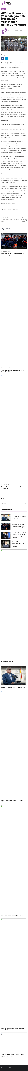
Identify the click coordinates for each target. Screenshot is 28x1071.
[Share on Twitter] (6, 58)
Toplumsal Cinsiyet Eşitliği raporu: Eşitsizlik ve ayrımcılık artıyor (12, 1029)
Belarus (9, 209)
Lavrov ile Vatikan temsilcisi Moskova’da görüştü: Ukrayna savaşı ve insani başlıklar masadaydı (19, 535)
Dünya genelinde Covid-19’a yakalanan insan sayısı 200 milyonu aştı (12, 1055)
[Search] (25, 503)
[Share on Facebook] (2, 58)
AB (5, 209)
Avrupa (3, 9)
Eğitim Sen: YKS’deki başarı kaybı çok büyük (12, 915)
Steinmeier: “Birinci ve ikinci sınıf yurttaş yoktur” (19, 517)
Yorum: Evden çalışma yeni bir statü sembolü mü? (12, 801)
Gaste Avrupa (11, 30)
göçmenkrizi (15, 209)
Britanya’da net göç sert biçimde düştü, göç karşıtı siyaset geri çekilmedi (18, 526)
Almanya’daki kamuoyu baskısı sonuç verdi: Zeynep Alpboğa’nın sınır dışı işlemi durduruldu (19, 544)
